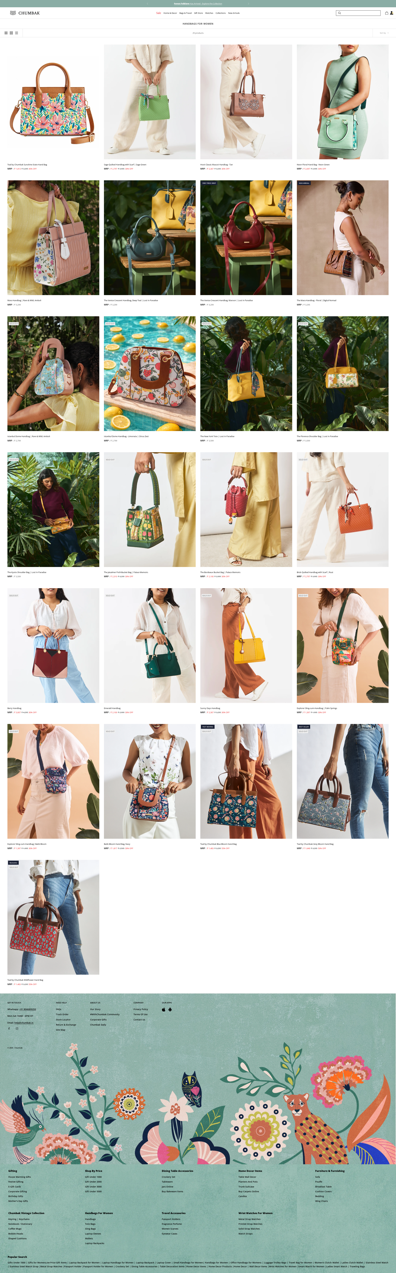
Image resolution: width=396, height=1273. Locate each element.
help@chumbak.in (23, 1022)
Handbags (90, 1219)
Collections (221, 13)
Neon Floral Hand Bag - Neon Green (313, 164)
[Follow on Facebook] (9, 1028)
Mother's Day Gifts (18, 1201)
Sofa (317, 1176)
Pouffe (318, 1181)
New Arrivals (234, 13)
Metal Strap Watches (249, 1219)
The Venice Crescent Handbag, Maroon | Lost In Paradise (226, 300)
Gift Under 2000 (93, 1181)
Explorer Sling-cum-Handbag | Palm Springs (317, 708)
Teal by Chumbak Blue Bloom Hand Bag (218, 844)
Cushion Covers (323, 1191)
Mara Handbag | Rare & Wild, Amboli (24, 300)
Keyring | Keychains (19, 1219)
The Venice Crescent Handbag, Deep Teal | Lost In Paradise (131, 300)
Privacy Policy (140, 1009)
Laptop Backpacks (94, 1243)
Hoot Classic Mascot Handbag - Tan (216, 164)
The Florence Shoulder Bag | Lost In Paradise (317, 436)
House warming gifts (19, 1176)
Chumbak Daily (98, 1024)
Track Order (62, 1014)
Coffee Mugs (15, 1228)
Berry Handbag (14, 708)
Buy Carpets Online (249, 1191)
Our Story (95, 1009)
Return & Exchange (66, 1024)
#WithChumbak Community (105, 1014)
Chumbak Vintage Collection (26, 1213)
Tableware (167, 1181)
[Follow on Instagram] (17, 1028)
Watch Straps (246, 1233)
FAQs (58, 1009)
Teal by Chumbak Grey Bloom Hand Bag (315, 844)
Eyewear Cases (169, 1233)
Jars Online (167, 1186)
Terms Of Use (140, 1014)
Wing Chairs (321, 1201)
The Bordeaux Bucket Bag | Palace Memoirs (220, 572)
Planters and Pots (248, 1181)
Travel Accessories (173, 1213)
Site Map (60, 1029)
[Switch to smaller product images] (11, 33)
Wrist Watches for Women (256, 1213)
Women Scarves (170, 1228)
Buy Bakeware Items (172, 1191)
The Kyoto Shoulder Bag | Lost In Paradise (26, 572)
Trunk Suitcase (246, 1186)
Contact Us (139, 1019)
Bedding (319, 1196)
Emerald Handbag (112, 708)
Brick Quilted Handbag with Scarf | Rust (315, 572)
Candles (243, 1196)
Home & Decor (170, 13)
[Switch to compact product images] (16, 33)
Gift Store (198, 13)
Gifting (12, 1171)
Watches (209, 13)
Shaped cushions (17, 1238)
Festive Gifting (15, 1181)
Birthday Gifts (15, 1196)
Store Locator (63, 1019)
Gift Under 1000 (93, 1176)
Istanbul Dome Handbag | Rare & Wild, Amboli (28, 436)
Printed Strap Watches (250, 1223)
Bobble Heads (15, 1233)
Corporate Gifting (17, 1191)
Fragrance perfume (172, 1223)
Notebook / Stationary (20, 1223)
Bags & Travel (185, 13)
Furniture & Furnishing (330, 1171)
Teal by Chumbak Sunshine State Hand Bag (27, 164)
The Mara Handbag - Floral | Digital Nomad (316, 300)
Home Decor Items (250, 1171)
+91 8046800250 (27, 1009)
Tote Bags (90, 1223)
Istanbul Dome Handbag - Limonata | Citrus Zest (126, 436)
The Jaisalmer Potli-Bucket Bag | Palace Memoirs (126, 572)
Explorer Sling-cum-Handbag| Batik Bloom (26, 844)
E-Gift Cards (14, 1186)
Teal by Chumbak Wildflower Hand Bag (25, 980)
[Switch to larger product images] (6, 33)
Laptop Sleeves (93, 1233)
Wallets (89, 1238)
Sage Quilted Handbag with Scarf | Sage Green (125, 164)
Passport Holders (171, 1219)
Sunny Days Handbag (210, 708)
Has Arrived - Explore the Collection (198, 3)
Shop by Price (93, 1171)
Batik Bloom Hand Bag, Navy (117, 844)
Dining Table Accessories (177, 1171)
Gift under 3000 (93, 1186)
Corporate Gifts (98, 1019)
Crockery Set (168, 1176)
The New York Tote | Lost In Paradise (217, 436)
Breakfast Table (323, 1186)
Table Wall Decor (247, 1176)
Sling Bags (90, 1228)
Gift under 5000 (93, 1191)
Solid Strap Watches (249, 1228)
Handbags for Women (99, 1213)
